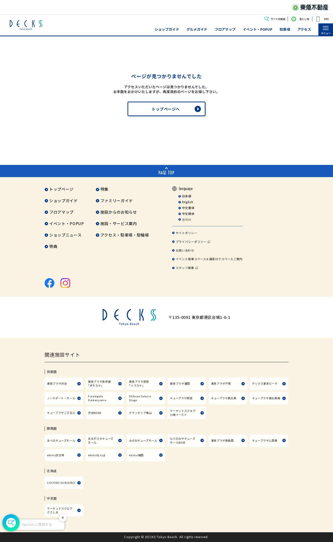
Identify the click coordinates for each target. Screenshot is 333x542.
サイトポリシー (186, 233)
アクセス (304, 29)
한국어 (186, 219)
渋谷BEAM (94, 413)
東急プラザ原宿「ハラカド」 (139, 383)
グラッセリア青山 (140, 413)
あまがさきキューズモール (100, 440)
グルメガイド (196, 29)
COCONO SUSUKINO (61, 483)
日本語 (186, 196)
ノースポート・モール (61, 398)
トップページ (61, 189)
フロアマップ (225, 29)
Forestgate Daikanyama (97, 398)
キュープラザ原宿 (181, 398)
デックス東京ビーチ (265, 383)
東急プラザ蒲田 (180, 383)
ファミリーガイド (116, 200)
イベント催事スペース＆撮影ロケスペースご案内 (209, 259)
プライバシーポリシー (191, 241)
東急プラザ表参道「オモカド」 (99, 383)
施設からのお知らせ (118, 212)
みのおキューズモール (143, 440)
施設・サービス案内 (118, 223)
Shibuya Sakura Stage (140, 398)
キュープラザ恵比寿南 (266, 398)
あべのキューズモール (61, 440)
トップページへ (166, 109)
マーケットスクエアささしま (60, 510)
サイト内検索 (278, 19)
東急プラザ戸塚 (221, 383)
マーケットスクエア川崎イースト (183, 413)
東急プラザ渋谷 (57, 383)
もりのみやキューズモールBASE (182, 440)
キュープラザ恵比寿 (223, 398)
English (187, 202)
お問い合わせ (185, 250)
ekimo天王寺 (55, 455)
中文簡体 (188, 213)
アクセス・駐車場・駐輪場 (124, 235)
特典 (53, 246)
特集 (104, 189)
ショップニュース (65, 235)
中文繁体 (188, 208)
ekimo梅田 (136, 455)
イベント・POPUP (257, 29)
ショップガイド (167, 29)
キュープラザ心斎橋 (264, 440)
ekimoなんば (96, 455)
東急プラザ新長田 (222, 440)
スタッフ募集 (185, 268)
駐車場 (285, 29)
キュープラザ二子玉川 (61, 413)
